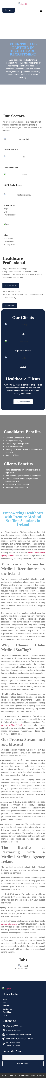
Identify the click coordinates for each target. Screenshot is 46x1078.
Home (4, 999)
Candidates (7, 1012)
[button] (41, 10)
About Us (6, 1006)
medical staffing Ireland (11, 725)
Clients (5, 1015)
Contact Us (7, 1009)
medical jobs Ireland (9, 924)
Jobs (4, 1003)
